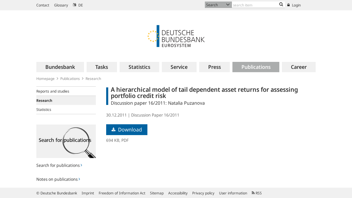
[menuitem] (60, 67)
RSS (258, 193)
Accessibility (178, 193)
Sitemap (157, 193)
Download (129, 129)
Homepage (45, 78)
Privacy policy (203, 193)
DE (80, 5)
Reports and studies (52, 91)
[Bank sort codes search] (281, 5)
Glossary (61, 5)
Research (93, 78)
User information (233, 193)
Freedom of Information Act (122, 193)
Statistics (43, 109)
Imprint (88, 193)
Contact (42, 5)
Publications (70, 78)
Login (296, 5)
